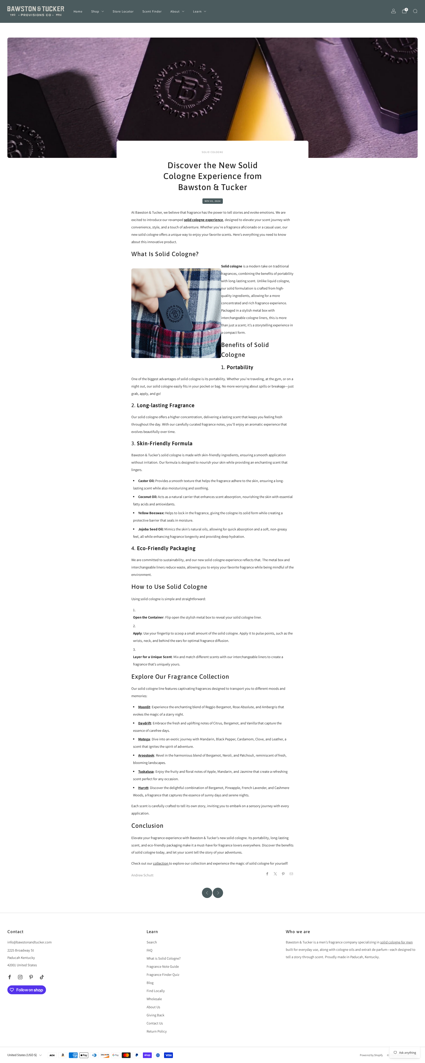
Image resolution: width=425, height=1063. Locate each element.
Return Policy (157, 1031)
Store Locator (123, 11)
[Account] (393, 11)
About (175, 11)
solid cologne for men (396, 942)
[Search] (415, 11)
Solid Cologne (212, 152)
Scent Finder (152, 11)
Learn (197, 11)
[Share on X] (275, 873)
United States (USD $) (22, 1055)
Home (78, 11)
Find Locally (156, 990)
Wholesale (154, 998)
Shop (95, 11)
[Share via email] (291, 873)
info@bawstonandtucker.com (29, 942)
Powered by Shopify (371, 1055)
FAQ (149, 950)
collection (161, 863)
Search (152, 942)
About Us (153, 1007)
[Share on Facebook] (267, 873)
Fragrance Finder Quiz (163, 974)
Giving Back (155, 1015)
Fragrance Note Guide (163, 966)
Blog (150, 982)
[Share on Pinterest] (283, 873)
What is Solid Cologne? (164, 958)
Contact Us (155, 1023)
